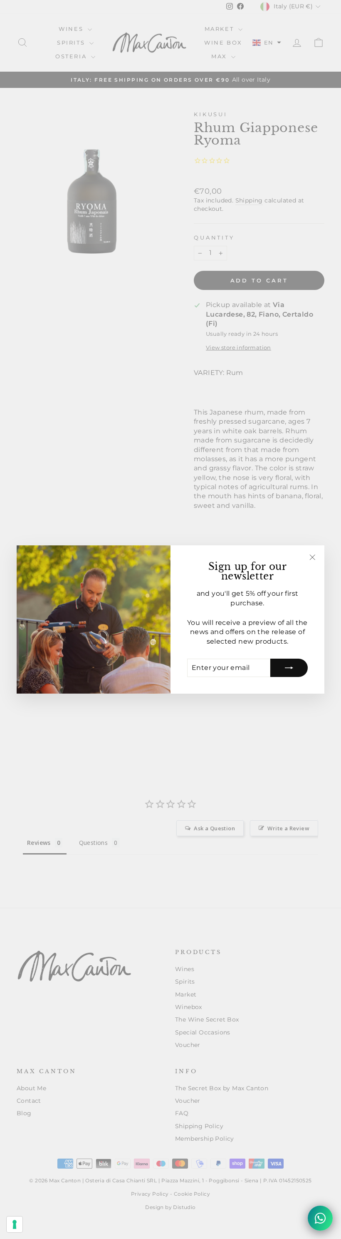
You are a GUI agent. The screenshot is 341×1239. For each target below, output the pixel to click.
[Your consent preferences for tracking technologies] (14, 1224)
